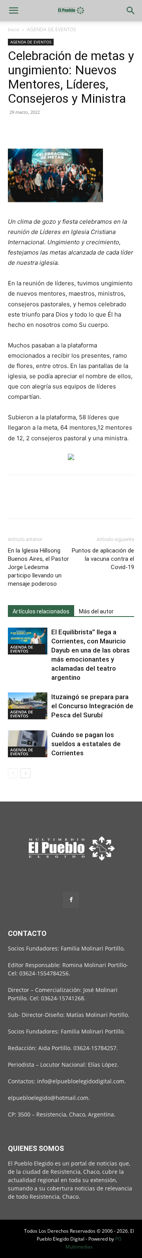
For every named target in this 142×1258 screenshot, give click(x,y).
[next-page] (25, 773)
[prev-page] (13, 773)
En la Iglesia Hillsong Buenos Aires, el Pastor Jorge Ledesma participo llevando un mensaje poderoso (38, 567)
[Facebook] (16, 130)
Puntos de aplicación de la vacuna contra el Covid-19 (103, 559)
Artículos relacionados (41, 611)
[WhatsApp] (70, 130)
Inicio (13, 29)
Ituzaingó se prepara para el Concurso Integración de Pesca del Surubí (92, 706)
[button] (13, 10)
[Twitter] (34, 130)
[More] (88, 130)
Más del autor (96, 611)
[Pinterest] (52, 130)
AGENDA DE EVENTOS (51, 29)
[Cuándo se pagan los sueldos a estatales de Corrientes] (27, 744)
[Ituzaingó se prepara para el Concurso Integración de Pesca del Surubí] (27, 706)
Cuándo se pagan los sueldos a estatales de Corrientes (86, 744)
